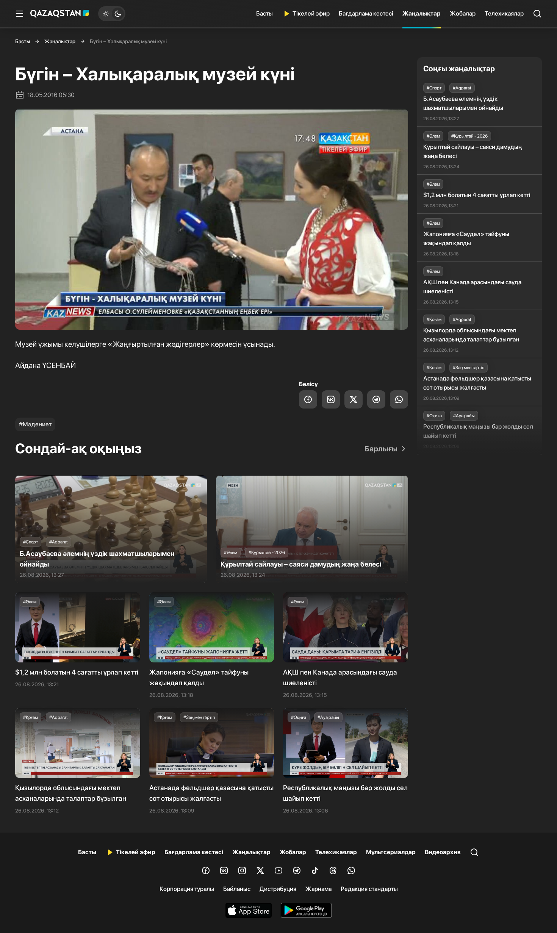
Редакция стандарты (369, 888)
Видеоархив (443, 852)
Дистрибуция (278, 888)
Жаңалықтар (421, 13)
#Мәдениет (35, 424)
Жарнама (318, 888)
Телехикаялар (504, 13)
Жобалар (463, 13)
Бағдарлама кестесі (366, 13)
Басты (264, 13)
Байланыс (236, 888)
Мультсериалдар (391, 852)
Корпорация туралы (187, 888)
